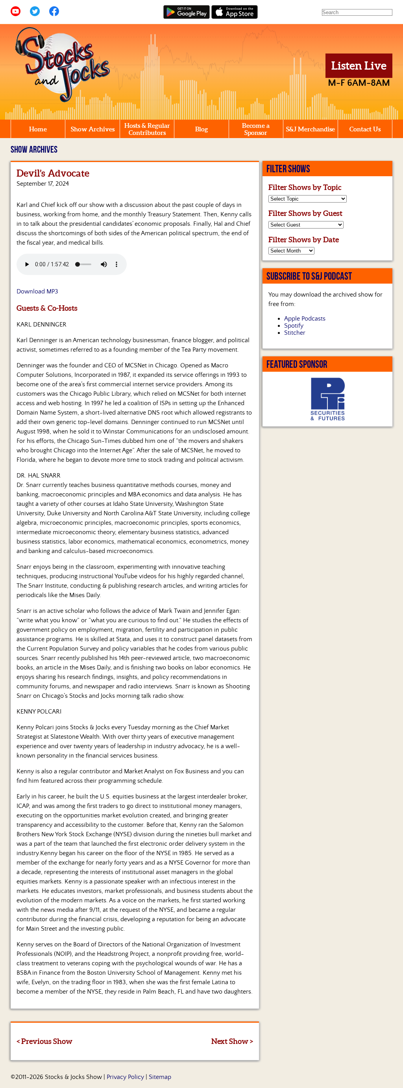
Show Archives (93, 129)
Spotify (293, 325)
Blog (201, 129)
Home (38, 129)
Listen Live (358, 65)
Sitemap (160, 1077)
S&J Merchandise (310, 129)
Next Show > (232, 1041)
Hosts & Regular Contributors (147, 129)
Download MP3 (37, 291)
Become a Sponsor (256, 129)
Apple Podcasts (304, 318)
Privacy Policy (125, 1077)
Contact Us (365, 129)
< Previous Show (44, 1041)
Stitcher (294, 332)
